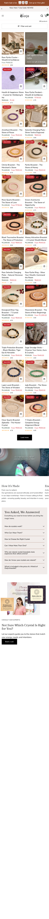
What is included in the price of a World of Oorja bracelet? (21, 567)
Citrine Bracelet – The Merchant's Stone (11, 166)
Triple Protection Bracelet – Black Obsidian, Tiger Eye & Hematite (12, 350)
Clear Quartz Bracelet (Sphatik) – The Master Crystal (11, 422)
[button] (9, 642)
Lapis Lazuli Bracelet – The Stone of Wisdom (11, 386)
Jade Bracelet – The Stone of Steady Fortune (36, 386)
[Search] (42, 15)
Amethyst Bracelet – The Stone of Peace (12, 131)
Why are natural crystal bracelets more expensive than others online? (20, 553)
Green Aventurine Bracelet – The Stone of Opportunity (35, 202)
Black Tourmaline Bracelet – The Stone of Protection (13, 238)
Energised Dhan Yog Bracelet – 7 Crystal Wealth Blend (10, 312)
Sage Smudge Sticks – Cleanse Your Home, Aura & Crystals (36, 350)
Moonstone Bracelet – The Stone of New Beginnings (36, 311)
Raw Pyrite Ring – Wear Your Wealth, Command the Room (35, 275)
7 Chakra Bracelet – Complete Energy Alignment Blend (33, 422)
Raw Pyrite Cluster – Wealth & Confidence (10, 58)
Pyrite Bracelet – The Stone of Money (34, 166)
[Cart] (45, 15)
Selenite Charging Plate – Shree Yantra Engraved (35, 131)
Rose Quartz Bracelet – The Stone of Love (11, 201)
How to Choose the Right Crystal (17, 539)
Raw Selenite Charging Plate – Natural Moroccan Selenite (12, 275)
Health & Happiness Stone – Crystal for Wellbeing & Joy (13, 95)
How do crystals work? (13, 526)
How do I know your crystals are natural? (20, 560)
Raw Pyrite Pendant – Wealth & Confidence (34, 93)
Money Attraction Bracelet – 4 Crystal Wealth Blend (36, 238)
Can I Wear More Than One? (16, 545)
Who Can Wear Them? (13, 533)
